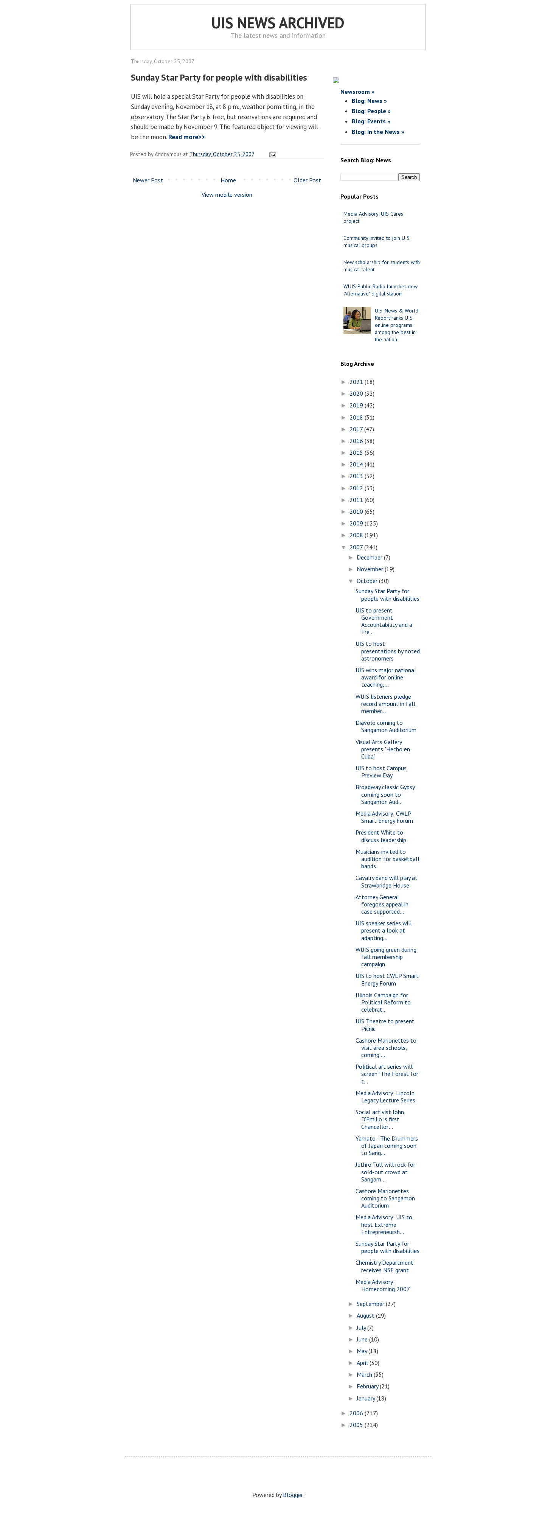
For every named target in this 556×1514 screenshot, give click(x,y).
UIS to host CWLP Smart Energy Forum (387, 979)
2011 (357, 500)
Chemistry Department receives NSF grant (384, 1266)
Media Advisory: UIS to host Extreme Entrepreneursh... (384, 1224)
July (362, 1327)
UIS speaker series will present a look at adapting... (384, 930)
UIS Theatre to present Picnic (385, 1024)
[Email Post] (271, 154)
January (366, 1398)
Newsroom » (357, 91)
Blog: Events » (371, 121)
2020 (357, 393)
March (365, 1374)
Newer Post (148, 180)
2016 (357, 441)
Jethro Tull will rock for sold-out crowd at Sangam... (385, 1172)
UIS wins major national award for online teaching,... (386, 677)
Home (228, 180)
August (366, 1315)
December (370, 557)
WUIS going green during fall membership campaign (386, 957)
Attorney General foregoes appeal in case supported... (382, 904)
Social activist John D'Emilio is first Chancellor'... (380, 1119)
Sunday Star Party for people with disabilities (387, 594)
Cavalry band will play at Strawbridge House (387, 881)
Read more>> (186, 137)
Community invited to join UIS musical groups (376, 242)
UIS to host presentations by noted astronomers (388, 651)
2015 (357, 452)
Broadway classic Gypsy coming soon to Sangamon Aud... (385, 794)
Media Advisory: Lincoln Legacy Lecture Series (385, 1096)
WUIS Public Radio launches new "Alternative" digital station (380, 290)
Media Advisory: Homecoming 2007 (383, 1285)
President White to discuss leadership (381, 836)
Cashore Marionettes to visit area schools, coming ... (386, 1048)
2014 (357, 464)
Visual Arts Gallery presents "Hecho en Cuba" (383, 749)
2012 (357, 488)
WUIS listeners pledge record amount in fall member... (385, 704)
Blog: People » (371, 111)
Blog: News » (369, 100)
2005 (357, 1425)
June (363, 1339)
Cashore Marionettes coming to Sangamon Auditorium (385, 1198)
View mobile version (227, 194)
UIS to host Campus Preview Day (381, 771)
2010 (357, 511)
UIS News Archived (278, 23)
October (368, 580)
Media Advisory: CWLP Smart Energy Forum (384, 817)
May (362, 1351)
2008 (357, 535)
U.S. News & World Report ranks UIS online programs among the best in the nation (396, 325)
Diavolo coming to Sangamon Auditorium (386, 726)
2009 (357, 523)
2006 (357, 1413)
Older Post (307, 180)
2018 (357, 417)
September (371, 1303)
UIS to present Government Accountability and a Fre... (384, 621)
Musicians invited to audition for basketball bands (387, 859)
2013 (357, 476)
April (363, 1362)
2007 (356, 547)
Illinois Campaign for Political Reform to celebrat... (383, 1002)
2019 (357, 405)
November (371, 569)
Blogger (293, 1494)
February (368, 1386)
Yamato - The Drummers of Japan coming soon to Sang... (387, 1145)
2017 (356, 429)
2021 (357, 381)
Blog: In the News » (378, 131)
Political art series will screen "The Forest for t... (387, 1074)
